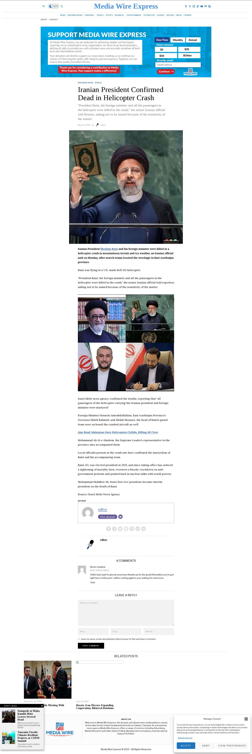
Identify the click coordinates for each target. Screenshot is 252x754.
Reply (93, 582)
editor (103, 125)
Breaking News (85, 83)
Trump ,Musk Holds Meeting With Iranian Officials (44, 707)
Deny (206, 745)
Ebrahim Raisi (109, 249)
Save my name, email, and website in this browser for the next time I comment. (118, 639)
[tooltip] (186, 6)
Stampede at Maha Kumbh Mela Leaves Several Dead (29, 715)
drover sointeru (97, 567)
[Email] (120, 517)
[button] (246, 718)
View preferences (232, 745)
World (98, 83)
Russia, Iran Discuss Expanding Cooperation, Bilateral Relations (95, 707)
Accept (186, 745)
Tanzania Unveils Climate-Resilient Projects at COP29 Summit (28, 736)
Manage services (185, 738)
